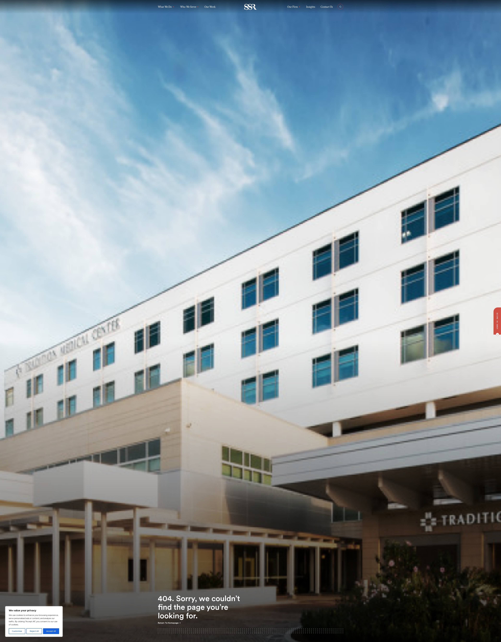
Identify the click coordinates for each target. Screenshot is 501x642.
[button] (250, 7)
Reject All (34, 631)
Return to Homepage (168, 623)
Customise (17, 631)
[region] (34, 621)
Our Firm (292, 6)
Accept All (51, 631)
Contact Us (327, 6)
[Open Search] (340, 6)
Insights (310, 6)
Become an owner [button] (497, 321)
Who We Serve (188, 6)
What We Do (165, 6)
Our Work (209, 6)
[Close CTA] (497, 334)
